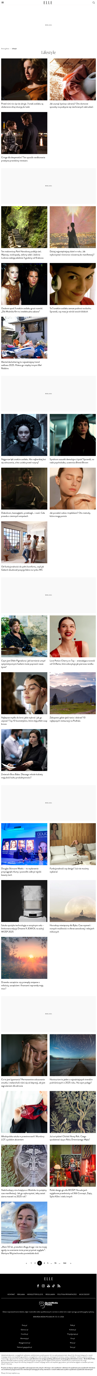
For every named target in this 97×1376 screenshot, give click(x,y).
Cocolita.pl (24, 1334)
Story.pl (72, 1347)
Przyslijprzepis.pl (72, 1334)
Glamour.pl (24, 1330)
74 (55, 1263)
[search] (94, 2)
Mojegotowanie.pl (24, 1343)
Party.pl (24, 1325)
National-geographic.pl (24, 1347)
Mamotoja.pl (24, 1338)
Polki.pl (72, 1325)
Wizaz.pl (72, 1343)
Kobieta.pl (72, 1330)
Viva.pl (72, 1338)
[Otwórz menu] (2, 2)
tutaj (18, 1373)
